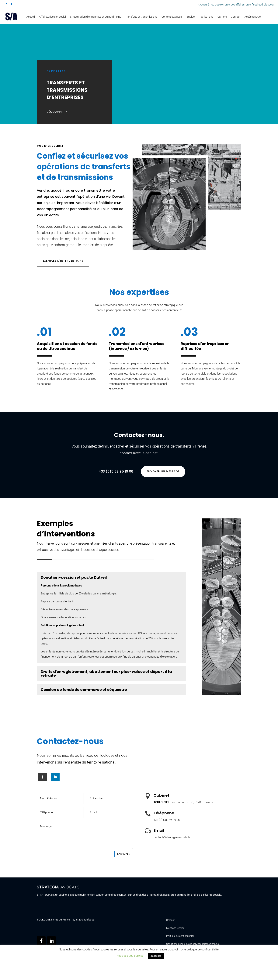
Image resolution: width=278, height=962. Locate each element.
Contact (235, 16)
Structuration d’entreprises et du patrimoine (95, 16)
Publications (206, 16)
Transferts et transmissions (141, 16)
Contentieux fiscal (172, 16)
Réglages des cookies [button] (130, 955)
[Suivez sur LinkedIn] (12, 4)
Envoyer (123, 854)
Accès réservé (253, 16)
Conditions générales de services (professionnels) (193, 943)
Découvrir (55, 112)
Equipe (191, 16)
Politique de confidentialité (180, 936)
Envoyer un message (163, 471)
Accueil (30, 16)
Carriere (222, 16)
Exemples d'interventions (63, 261)
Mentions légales (175, 928)
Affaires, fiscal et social (52, 16)
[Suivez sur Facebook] (6, 4)
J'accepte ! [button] (156, 955)
